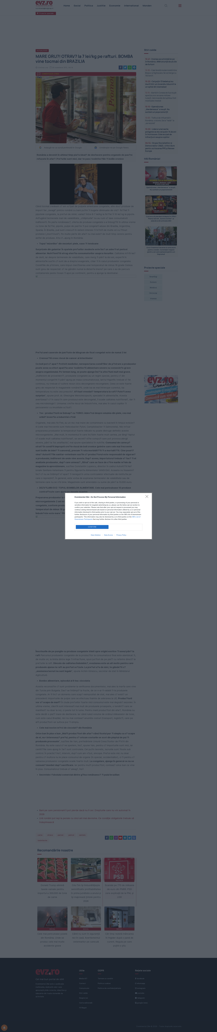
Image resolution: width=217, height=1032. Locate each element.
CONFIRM (92, 527)
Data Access (108, 535)
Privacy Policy (121, 535)
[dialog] (108, 516)
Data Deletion (96, 535)
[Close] (147, 497)
